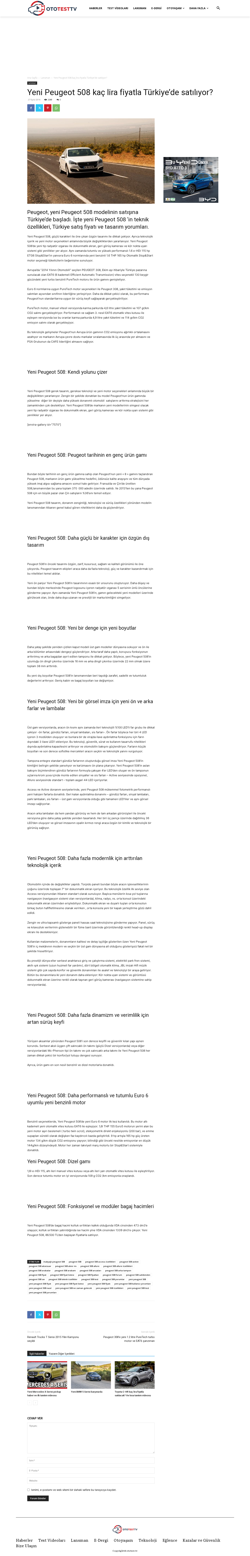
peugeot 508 (75, 1261)
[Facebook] (31, 108)
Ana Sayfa (32, 77)
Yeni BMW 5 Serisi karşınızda (86, 1391)
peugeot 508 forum (112, 1274)
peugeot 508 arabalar (40, 1270)
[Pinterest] (47, 108)
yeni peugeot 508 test (138, 1288)
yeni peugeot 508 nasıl (40, 1288)
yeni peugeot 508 (137, 1279)
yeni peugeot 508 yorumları (43, 1292)
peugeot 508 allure (90, 1266)
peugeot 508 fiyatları (88, 1274)
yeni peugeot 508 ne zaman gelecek (73, 1288)
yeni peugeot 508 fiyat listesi (69, 1283)
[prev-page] (29, 1402)
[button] (218, 8)
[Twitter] (39, 108)
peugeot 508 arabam (65, 1270)
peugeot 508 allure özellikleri (118, 1266)
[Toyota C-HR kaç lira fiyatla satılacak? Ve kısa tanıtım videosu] (135, 1375)
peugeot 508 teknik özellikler (63, 1279)
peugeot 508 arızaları (90, 1270)
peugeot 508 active (129, 1261)
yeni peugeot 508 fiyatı (99, 1283)
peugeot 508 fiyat (37, 1274)
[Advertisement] (125, 46)
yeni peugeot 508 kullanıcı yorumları (132, 1283)
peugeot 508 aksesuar (40, 1266)
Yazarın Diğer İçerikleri (61, 1353)
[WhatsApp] (56, 108)
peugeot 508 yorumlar (113, 1279)
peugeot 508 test (89, 1279)
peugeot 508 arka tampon (118, 1270)
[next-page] (35, 1402)
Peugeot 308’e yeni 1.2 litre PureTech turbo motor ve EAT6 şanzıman (129, 1339)
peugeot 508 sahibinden (138, 1274)
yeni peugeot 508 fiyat (40, 1283)
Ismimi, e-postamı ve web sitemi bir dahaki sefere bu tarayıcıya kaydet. (73, 1489)
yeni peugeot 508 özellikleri (109, 1288)
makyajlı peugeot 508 (54, 1261)
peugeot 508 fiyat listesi (62, 1274)
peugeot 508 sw (37, 1279)
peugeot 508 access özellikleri (100, 1261)
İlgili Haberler (36, 1353)
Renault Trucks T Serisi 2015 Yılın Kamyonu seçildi (53, 1339)
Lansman (45, 77)
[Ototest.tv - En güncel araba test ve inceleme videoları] (52, 8)
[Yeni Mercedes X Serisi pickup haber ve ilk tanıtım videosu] (47, 1375)
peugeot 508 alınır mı (66, 1266)
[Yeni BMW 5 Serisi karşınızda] (91, 1375)
